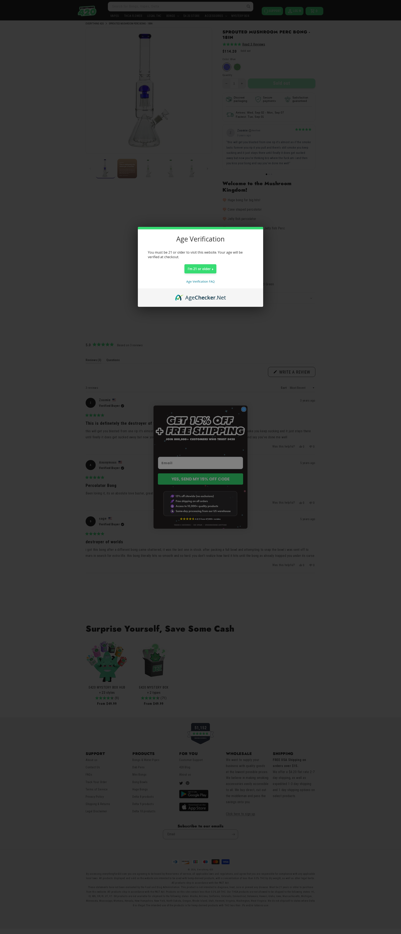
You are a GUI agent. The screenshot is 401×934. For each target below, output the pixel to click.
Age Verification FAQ (200, 281)
